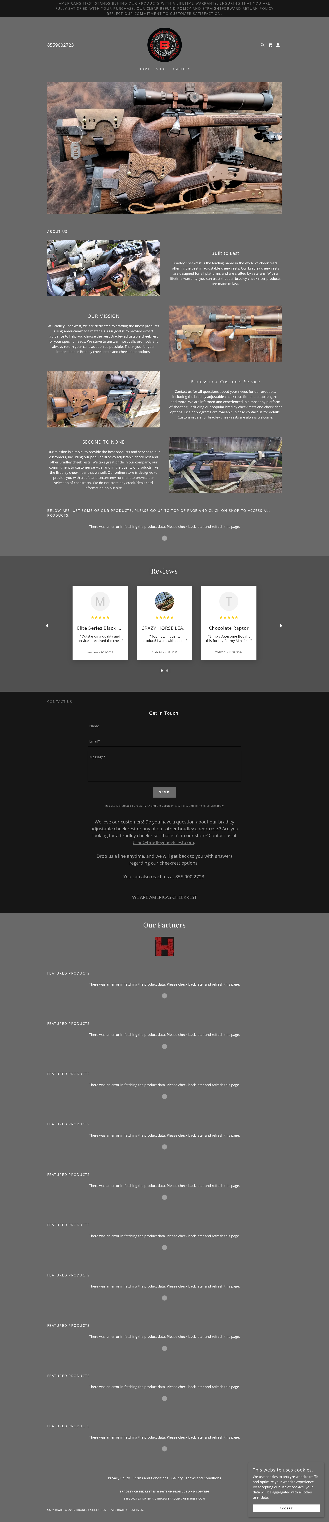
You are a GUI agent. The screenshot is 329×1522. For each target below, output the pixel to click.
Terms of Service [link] (205, 805)
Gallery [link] (181, 69)
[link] (164, 44)
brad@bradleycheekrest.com (163, 842)
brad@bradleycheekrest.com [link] (181, 1498)
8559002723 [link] (60, 45)
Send (164, 792)
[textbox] (164, 725)
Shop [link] (161, 69)
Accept (286, 1508)
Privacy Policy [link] (179, 805)
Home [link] (144, 69)
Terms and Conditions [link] (150, 1478)
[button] (278, 45)
